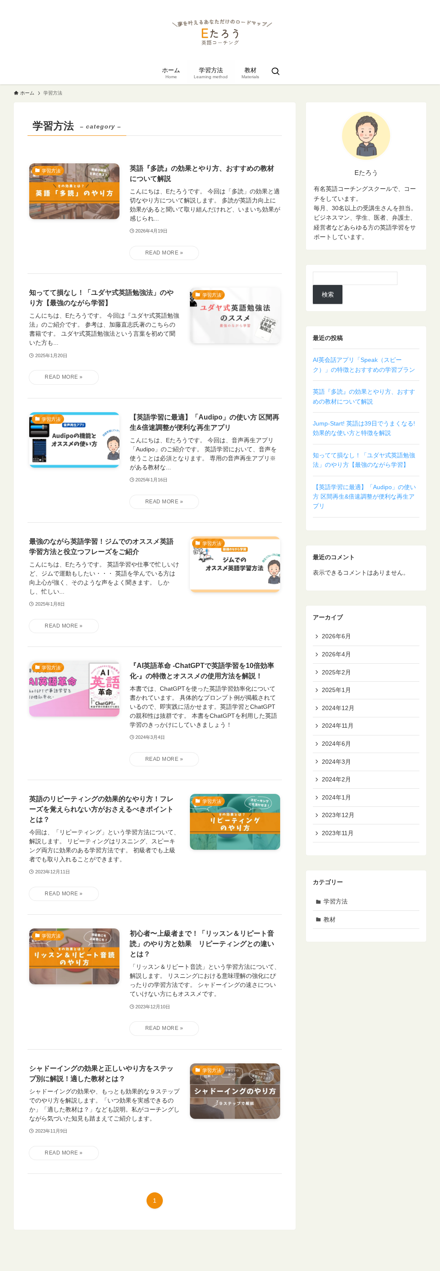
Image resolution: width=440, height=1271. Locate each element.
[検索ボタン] (275, 72)
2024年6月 (336, 743)
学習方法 (336, 901)
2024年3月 (336, 761)
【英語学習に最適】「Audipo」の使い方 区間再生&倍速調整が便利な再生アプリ (364, 497)
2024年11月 (338, 725)
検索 (328, 294)
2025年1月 (336, 689)
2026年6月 (336, 636)
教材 (330, 919)
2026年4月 (336, 654)
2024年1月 (336, 797)
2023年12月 (338, 815)
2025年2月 (336, 672)
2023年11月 (338, 833)
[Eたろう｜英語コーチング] (220, 31)
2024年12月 (338, 707)
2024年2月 (336, 779)
